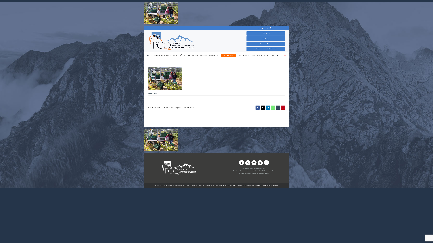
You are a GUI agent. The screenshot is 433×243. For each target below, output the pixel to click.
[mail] (266, 162)
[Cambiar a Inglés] (285, 55)
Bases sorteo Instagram (253, 185)
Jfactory (275, 185)
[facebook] (259, 28)
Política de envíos (238, 185)
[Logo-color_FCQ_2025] (171, 33)
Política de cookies (225, 185)
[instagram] (270, 28)
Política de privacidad (210, 185)
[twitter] (263, 28)
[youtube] (266, 28)
